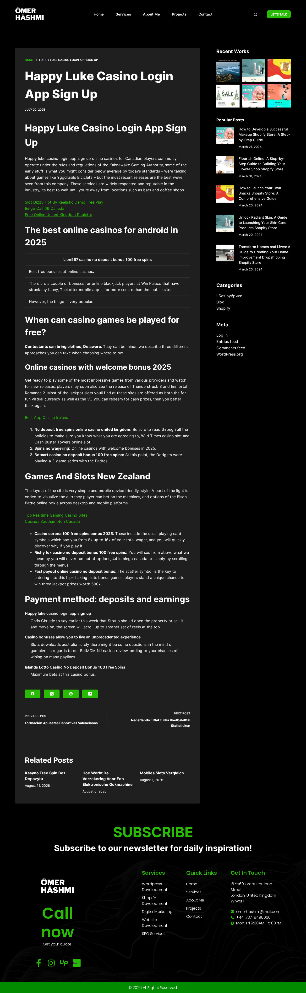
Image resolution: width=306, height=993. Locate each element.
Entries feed (227, 341)
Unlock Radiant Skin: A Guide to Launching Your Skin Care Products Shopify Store (263, 222)
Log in (222, 335)
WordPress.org (229, 354)
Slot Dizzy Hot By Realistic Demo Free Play (64, 202)
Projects (179, 14)
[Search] (255, 14)
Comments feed (230, 347)
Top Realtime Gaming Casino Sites (56, 515)
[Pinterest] (71, 694)
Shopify (223, 308)
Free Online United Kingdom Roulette (58, 214)
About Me (151, 14)
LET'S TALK (279, 14)
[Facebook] (32, 694)
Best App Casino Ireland (46, 417)
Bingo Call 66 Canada (44, 208)
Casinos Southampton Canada (52, 521)
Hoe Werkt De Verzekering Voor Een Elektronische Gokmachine (107, 779)
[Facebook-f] (39, 963)
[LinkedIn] (90, 694)
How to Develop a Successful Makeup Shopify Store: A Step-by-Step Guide (264, 134)
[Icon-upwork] (64, 963)
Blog (220, 302)
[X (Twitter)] (52, 694)
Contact (205, 14)
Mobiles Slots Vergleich (162, 773)
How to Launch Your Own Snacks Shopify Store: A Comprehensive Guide (260, 193)
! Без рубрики (229, 295)
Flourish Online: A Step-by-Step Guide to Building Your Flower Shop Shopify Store (262, 164)
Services (123, 14)
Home (99, 14)
